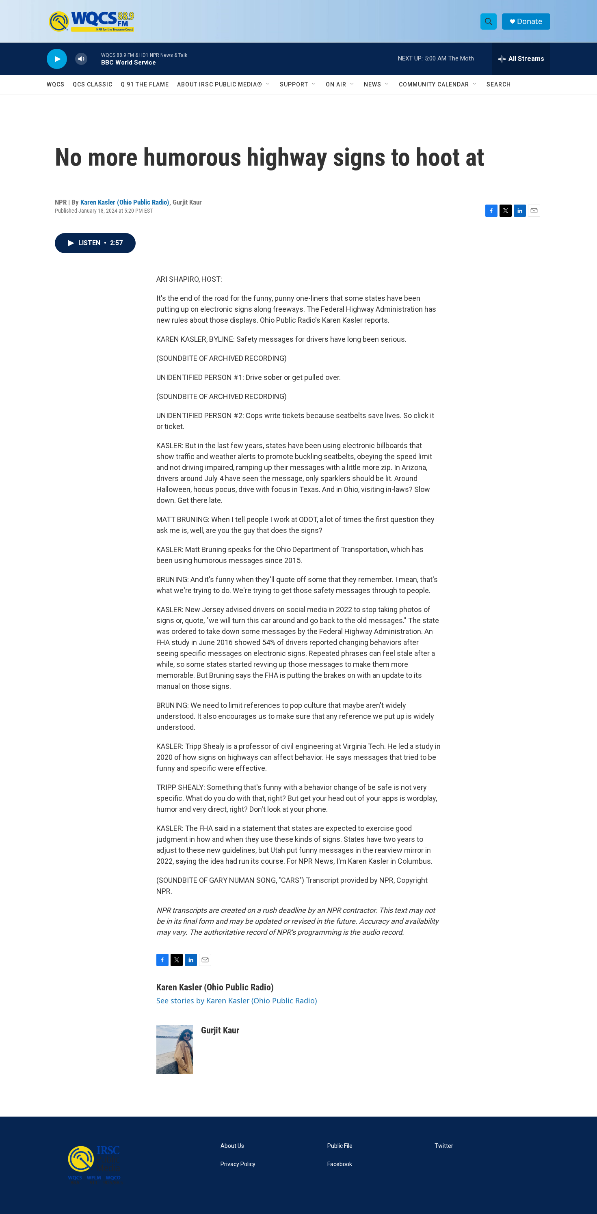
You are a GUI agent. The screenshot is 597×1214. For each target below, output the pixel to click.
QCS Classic (92, 84)
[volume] (81, 59)
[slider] (94, 58)
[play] (56, 59)
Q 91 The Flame (145, 84)
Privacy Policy (238, 1164)
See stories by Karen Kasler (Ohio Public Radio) (236, 1000)
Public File (340, 1146)
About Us (232, 1146)
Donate (529, 21)
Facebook (339, 1164)
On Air (336, 84)
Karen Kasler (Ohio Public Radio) (124, 202)
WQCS (56, 84)
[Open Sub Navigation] (268, 84)
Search (499, 84)
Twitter (444, 1146)
